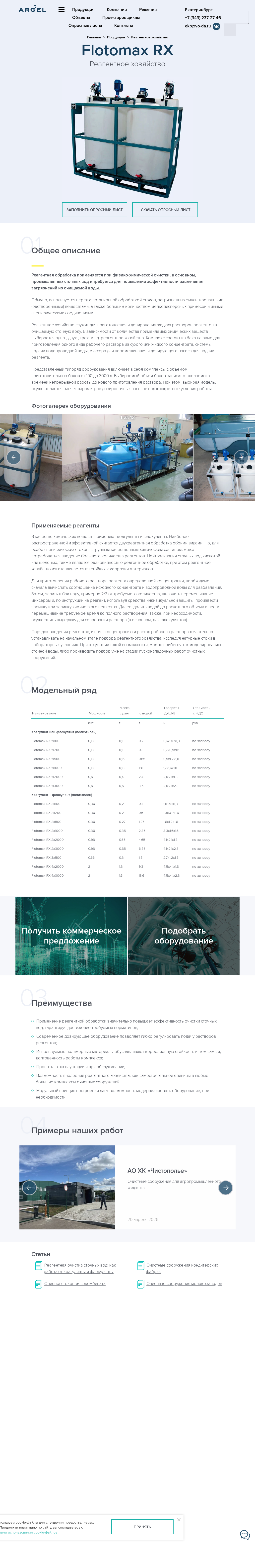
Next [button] (241, 457)
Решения (148, 9)
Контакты (123, 25)
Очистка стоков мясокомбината (75, 1283)
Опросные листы (85, 25)
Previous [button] (13, 457)
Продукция (83, 9)
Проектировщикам (121, 17)
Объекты (81, 17)
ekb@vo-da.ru (198, 26)
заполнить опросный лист (94, 210)
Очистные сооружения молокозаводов (184, 1283)
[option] (127, 457)
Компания (117, 9)
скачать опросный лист (165, 210)
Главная (94, 37)
